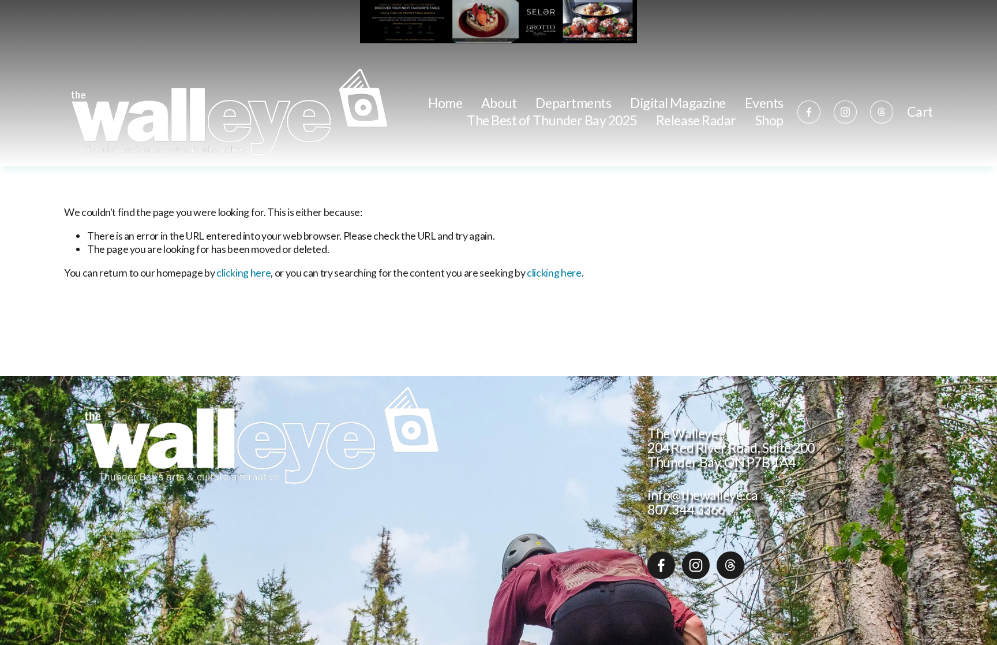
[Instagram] (845, 112)
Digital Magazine (678, 103)
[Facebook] (808, 112)
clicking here (243, 272)
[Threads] (881, 112)
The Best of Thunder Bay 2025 (552, 120)
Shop (769, 120)
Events (764, 103)
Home (445, 103)
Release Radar (696, 120)
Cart (920, 112)
